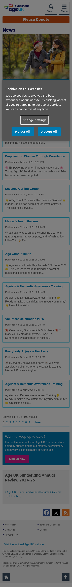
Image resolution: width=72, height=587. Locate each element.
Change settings (34, 120)
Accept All (49, 131)
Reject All (22, 131)
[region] (36, 110)
